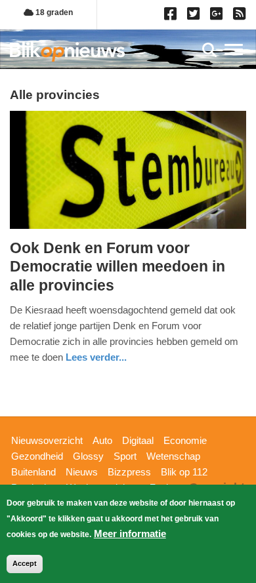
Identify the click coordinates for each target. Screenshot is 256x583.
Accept (24, 563)
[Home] (67, 51)
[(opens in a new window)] (172, 16)
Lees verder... (96, 357)
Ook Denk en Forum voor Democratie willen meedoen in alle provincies (117, 266)
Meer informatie (130, 533)
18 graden (53, 12)
